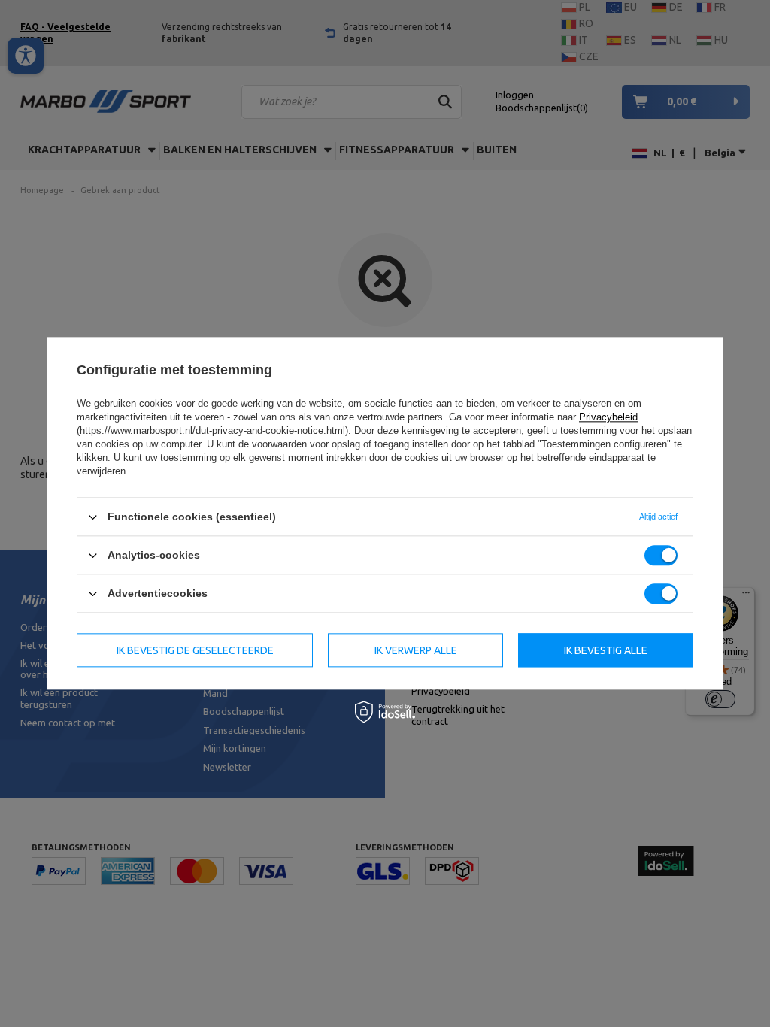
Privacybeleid (608, 417)
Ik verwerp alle (415, 650)
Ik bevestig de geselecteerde (195, 650)
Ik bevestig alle (605, 650)
